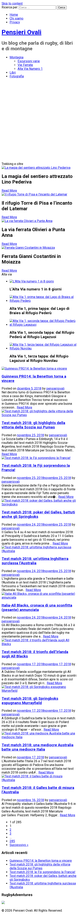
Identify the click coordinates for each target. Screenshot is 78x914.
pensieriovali (55, 388)
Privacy (15, 22)
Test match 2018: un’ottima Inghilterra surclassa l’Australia (35, 561)
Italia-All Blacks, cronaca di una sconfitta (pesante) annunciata (37, 607)
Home (14, 15)
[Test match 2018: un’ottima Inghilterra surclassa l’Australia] (39, 551)
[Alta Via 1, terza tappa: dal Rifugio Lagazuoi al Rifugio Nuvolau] (43, 348)
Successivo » (19, 845)
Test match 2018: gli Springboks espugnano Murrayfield (30, 700)
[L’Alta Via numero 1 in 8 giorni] (32, 281)
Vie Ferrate (25, 65)
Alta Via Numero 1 (30, 69)
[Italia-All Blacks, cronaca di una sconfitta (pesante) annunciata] (39, 597)
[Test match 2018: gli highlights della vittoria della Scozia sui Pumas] (39, 415)
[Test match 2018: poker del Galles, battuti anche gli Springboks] (39, 504)
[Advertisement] (39, 121)
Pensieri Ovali (21, 32)
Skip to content (12, 3)
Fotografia (17, 76)
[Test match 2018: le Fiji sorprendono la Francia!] (36, 458)
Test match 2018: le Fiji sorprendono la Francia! (42, 872)
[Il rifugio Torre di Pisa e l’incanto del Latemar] (34, 194)
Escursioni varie (29, 61)
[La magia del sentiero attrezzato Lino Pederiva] (36, 168)
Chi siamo (16, 18)
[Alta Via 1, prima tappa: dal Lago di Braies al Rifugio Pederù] (43, 301)
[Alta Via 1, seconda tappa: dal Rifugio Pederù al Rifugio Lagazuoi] (43, 325)
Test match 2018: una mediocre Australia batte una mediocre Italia (37, 747)
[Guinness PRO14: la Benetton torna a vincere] (34, 368)
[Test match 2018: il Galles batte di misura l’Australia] (39, 780)
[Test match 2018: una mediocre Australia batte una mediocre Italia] (39, 737)
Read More (9, 190)
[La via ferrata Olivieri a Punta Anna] (27, 221)
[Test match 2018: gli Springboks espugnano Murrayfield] (39, 691)
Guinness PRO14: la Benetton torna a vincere (41, 861)
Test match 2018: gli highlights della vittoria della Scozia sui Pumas (33, 425)
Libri (13, 72)
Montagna (16, 57)
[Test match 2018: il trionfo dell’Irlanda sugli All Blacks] (39, 644)
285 (12, 841)
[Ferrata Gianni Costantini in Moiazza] (28, 248)
